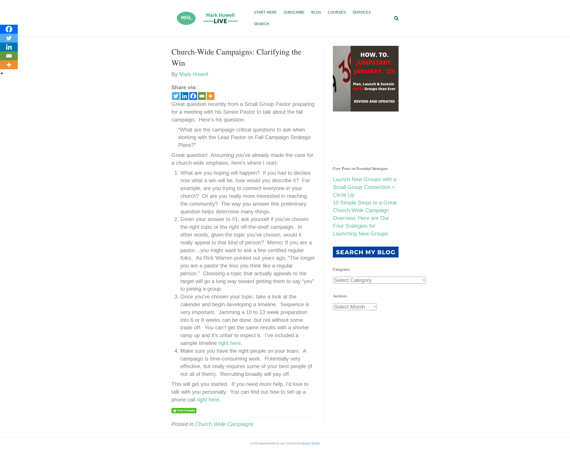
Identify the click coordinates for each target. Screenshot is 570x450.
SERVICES (361, 12)
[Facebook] (193, 96)
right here (229, 343)
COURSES (337, 12)
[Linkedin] (184, 96)
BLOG (316, 12)
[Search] (395, 18)
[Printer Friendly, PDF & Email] (183, 410)
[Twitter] (176, 96)
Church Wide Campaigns (224, 424)
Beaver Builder (311, 443)
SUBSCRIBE (294, 12)
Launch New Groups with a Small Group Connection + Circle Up (364, 187)
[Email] (202, 96)
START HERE (265, 12)
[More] (210, 96)
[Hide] (2, 73)
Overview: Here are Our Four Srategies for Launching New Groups (361, 226)
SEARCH (261, 24)
